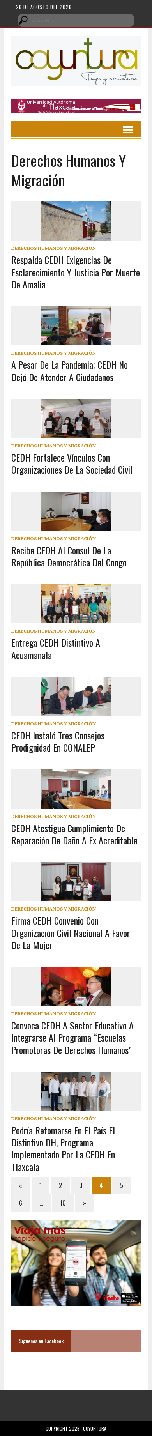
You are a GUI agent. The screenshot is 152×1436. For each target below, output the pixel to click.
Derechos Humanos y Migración (53, 248)
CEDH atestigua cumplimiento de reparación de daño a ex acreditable (74, 834)
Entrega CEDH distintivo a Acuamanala (55, 648)
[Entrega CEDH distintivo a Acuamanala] (76, 618)
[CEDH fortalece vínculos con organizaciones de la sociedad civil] (76, 432)
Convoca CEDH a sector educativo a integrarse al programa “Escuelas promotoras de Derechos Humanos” (72, 1037)
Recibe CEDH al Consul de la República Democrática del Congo (69, 556)
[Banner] (75, 108)
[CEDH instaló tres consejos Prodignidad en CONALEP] (76, 710)
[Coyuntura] (76, 61)
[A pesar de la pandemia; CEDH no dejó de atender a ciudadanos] (76, 340)
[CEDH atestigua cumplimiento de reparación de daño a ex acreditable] (76, 803)
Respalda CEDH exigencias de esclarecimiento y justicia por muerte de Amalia (75, 272)
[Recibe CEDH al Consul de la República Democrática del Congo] (76, 525)
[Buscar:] (76, 19)
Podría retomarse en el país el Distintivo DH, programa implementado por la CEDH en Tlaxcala (63, 1148)
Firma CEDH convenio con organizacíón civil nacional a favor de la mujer (70, 932)
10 (63, 1203)
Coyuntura (94, 1428)
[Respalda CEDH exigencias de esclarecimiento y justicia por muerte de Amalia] (76, 235)
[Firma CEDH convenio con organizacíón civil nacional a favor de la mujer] (76, 896)
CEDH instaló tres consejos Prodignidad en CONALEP (57, 741)
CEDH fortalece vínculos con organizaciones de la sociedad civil (72, 463)
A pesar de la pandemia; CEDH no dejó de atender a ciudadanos (69, 370)
